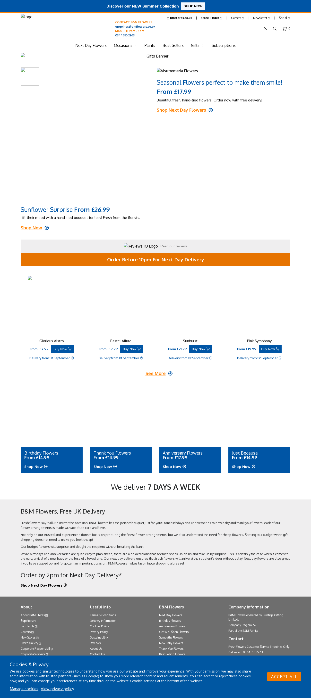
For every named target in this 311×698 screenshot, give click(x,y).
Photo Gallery (29, 643)
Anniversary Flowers (172, 626)
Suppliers (27, 621)
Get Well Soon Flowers (174, 632)
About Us (96, 648)
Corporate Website (33, 654)
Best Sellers (173, 45)
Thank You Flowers (171, 648)
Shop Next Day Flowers (42, 585)
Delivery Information (103, 621)
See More (156, 373)
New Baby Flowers (171, 643)
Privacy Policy (99, 632)
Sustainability (99, 637)
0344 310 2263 (125, 35)
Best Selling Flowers (172, 654)
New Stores (28, 637)
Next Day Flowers (91, 45)
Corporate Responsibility (37, 648)
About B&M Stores (33, 615)
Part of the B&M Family (243, 630)
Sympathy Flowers (171, 637)
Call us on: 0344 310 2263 (245, 652)
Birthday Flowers (170, 621)
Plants (150, 45)
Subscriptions (224, 45)
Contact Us (97, 654)
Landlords (27, 626)
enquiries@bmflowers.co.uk (135, 26)
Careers (236, 18)
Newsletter (260, 18)
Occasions (123, 45)
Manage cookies (24, 688)
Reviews (95, 643)
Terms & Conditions (103, 615)
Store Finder (210, 18)
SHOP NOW (193, 6)
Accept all (284, 676)
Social (283, 18)
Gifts (195, 45)
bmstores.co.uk (180, 18)
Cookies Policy (99, 626)
